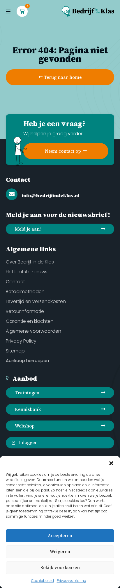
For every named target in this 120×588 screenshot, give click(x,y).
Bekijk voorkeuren (60, 567)
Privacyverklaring (71, 580)
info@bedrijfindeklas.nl (50, 195)
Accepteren (60, 535)
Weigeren (60, 551)
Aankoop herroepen (27, 360)
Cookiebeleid (42, 580)
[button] (111, 463)
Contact (18, 179)
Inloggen (28, 442)
